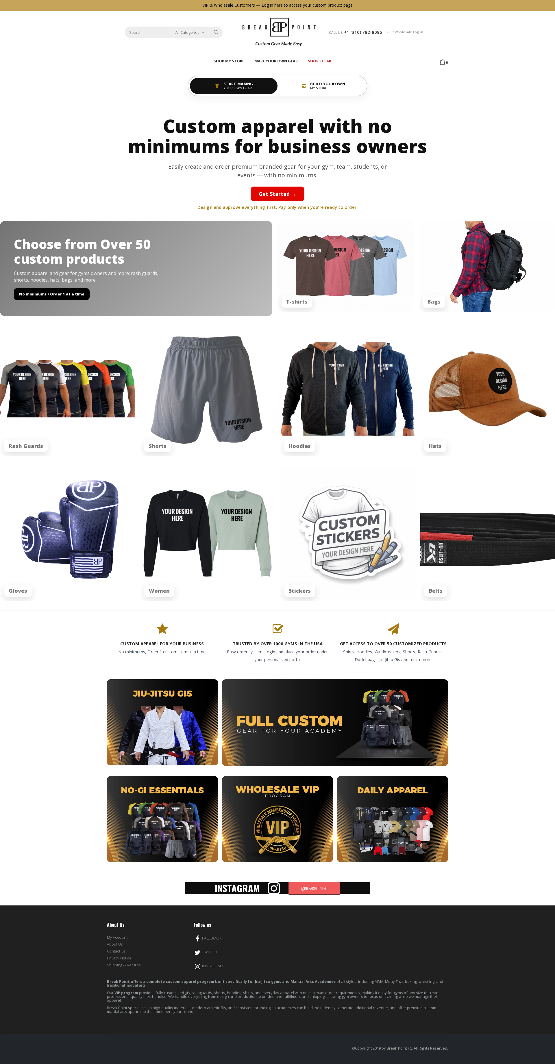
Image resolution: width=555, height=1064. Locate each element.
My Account (117, 937)
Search (215, 32)
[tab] (234, 86)
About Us (115, 944)
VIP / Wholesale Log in (404, 32)
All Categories (187, 32)
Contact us (116, 951)
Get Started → (277, 193)
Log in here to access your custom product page (307, 5)
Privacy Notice (119, 958)
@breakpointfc (314, 888)
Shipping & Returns (123, 965)
